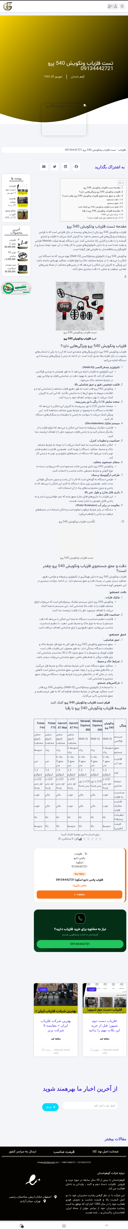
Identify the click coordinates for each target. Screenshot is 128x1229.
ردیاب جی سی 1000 (109, 214)
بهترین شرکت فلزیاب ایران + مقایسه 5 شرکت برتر (56, 1025)
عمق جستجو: (112, 203)
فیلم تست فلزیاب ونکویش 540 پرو (87, 702)
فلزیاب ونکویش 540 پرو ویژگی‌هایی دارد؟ (99, 192)
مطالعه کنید (104, 1038)
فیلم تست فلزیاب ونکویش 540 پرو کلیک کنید (98, 207)
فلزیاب (122, 150)
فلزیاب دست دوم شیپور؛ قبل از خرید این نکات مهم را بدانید (104, 1025)
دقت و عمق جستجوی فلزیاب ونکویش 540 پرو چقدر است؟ (91, 196)
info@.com (48, 1162)
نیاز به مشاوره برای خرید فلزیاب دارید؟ (102, 217)
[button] (76, 167)
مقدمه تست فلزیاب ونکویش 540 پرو (102, 187)
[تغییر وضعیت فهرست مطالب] (119, 183)
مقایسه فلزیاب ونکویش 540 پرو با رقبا (101, 211)
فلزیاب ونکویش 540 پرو (77, 339)
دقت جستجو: (112, 199)
